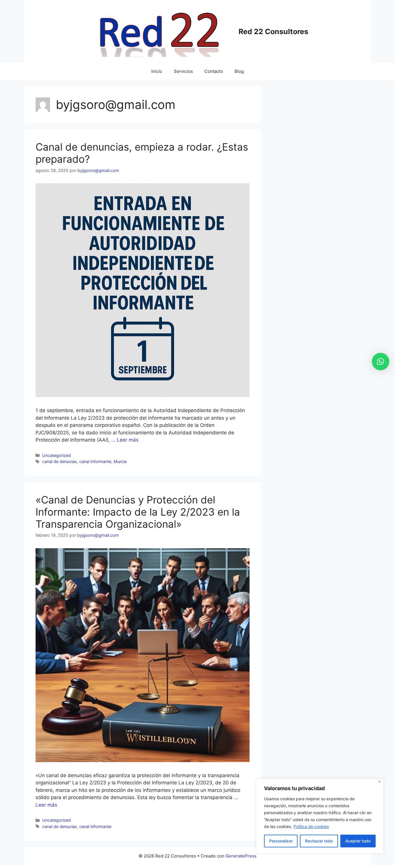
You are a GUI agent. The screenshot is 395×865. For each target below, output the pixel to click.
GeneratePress (241, 856)
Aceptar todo (357, 840)
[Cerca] (379, 781)
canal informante (95, 461)
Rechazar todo (319, 840)
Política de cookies (311, 826)
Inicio (156, 71)
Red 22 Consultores (273, 31)
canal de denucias (59, 461)
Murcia (120, 461)
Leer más (128, 440)
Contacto (213, 71)
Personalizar (281, 840)
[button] (380, 361)
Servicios (183, 71)
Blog (239, 71)
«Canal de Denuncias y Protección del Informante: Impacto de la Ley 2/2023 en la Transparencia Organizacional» (138, 512)
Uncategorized (56, 455)
